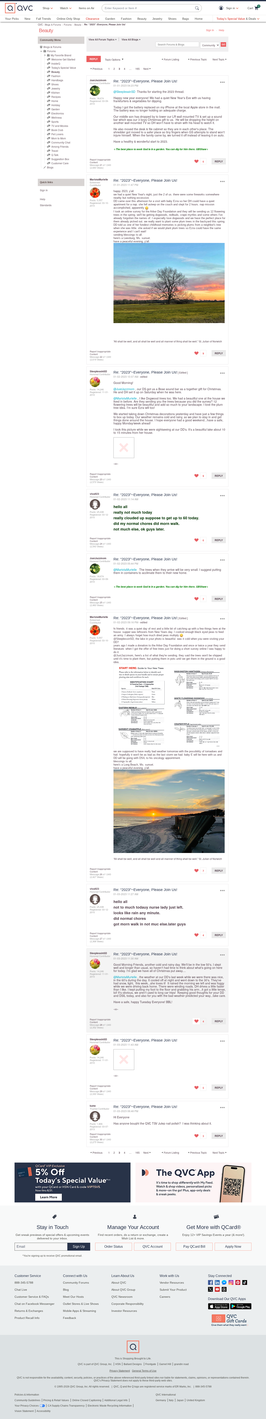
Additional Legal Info (116, 1400)
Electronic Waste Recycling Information (110, 1405)
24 (101, 543)
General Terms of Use (144, 1370)
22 (101, 356)
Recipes (56, 96)
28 (101, 1024)
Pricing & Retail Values (56, 1400)
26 (101, 874)
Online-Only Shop (68, 18)
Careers (165, 1296)
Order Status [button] (113, 1246)
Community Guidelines (27, 1400)
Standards (46, 205)
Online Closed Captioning (86, 1400)
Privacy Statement (120, 1370)
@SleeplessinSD (124, 91)
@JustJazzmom (123, 389)
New (27, 18)
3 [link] (119, 69)
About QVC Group (123, 1289)
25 (101, 602)
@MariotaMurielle (125, 398)
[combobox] (147, 8)
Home (199, 18)
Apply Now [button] (233, 1246)
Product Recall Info (27, 1318)
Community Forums (76, 1282)
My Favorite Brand (61, 55)
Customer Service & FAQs (32, 1296)
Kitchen (55, 92)
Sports (55, 121)
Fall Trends (43, 18)
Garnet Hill (165, 1364)
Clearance (92, 18)
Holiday (55, 105)
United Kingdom (196, 1400)
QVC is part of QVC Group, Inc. (95, 1364)
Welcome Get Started (63, 59)
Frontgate (150, 1364)
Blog (66, 1289)
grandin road (181, 1364)
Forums (68, 24)
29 (101, 1091)
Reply (219, 161)
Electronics (57, 113)
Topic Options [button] (112, 59)
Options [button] (222, 82)
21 (101, 165)
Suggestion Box (60, 159)
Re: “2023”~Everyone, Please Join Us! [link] (105, 24)
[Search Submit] (198, 8)
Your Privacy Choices (27, 1405)
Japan (180, 1400)
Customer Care (60, 163)
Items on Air (86, 8)
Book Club (57, 130)
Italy (171, 1400)
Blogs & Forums (53, 24)
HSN (118, 1364)
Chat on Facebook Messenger (34, 1303)
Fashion (126, 18)
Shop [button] (46, 8)
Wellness (56, 117)
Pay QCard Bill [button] (194, 1246)
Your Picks (12, 18)
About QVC (118, 1282)
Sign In (210, 30)
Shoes (172, 18)
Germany (161, 1400)
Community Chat (60, 142)
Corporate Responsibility (127, 1303)
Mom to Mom (58, 138)
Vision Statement (24, 1411)
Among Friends (60, 146)
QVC (40, 24)
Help (221, 30)
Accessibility (43, 1411)
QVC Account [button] (153, 1246)
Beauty (142, 18)
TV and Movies (59, 125)
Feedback (69, 1318)
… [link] (130, 68)
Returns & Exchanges (29, 1310)
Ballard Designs (133, 1364)
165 (137, 68)
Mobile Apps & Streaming (79, 1310)
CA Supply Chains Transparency (66, 1405)
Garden (110, 18)
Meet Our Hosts (73, 1296)
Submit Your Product (173, 1289)
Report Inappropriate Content (100, 161)
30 (101, 1139)
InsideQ (55, 63)
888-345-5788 (24, 1282)
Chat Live (21, 1289)
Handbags (57, 80)
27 (101, 938)
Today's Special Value (63, 67)
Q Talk (54, 155)
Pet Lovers (57, 134)
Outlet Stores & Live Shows (81, 1303)
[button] (222, 8)
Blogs (50, 167)
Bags (185, 18)
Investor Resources (124, 1310)
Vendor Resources (172, 1282)
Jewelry (157, 18)
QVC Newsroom (122, 1296)
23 (101, 479)
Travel (54, 150)
